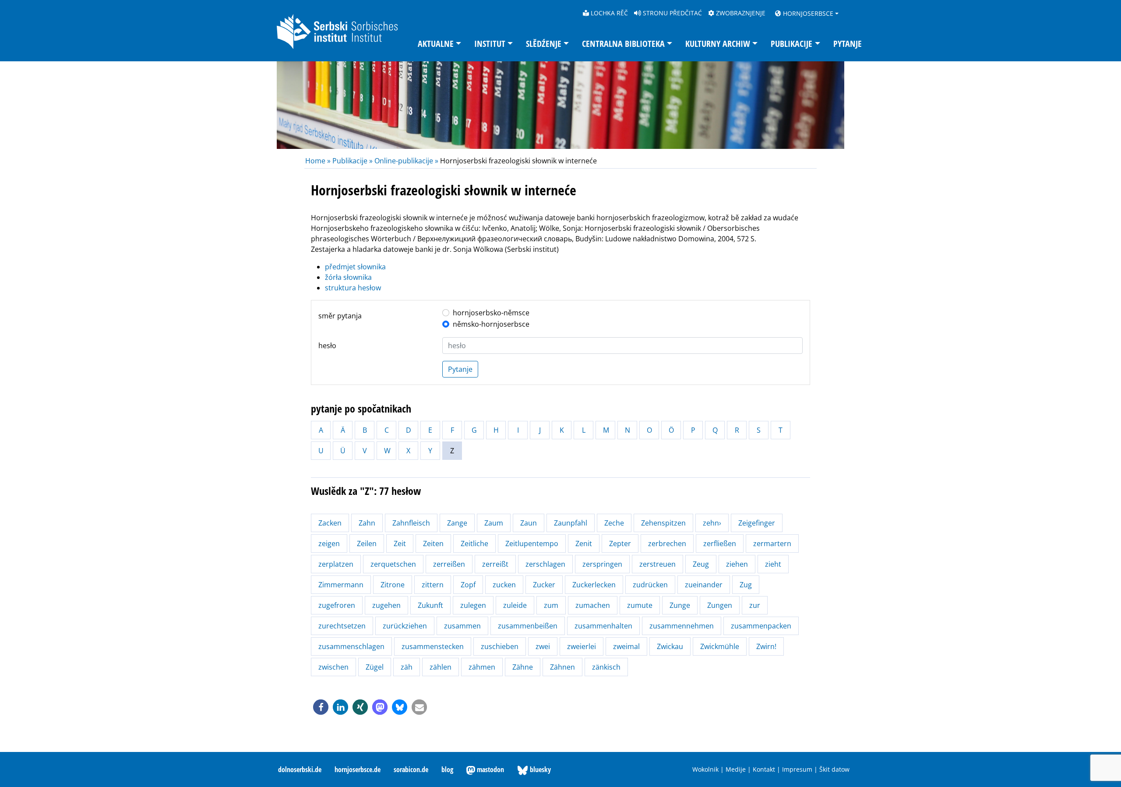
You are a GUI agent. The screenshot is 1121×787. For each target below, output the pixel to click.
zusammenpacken (761, 626)
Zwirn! (766, 646)
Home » (318, 161)
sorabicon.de (411, 769)
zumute (639, 605)
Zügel (375, 667)
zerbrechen (667, 543)
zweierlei (581, 646)
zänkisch (606, 667)
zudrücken (650, 584)
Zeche (614, 523)
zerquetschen (393, 564)
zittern (433, 584)
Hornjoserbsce (807, 13)
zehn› (712, 523)
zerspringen (602, 564)
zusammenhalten (603, 626)
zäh (406, 667)
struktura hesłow (353, 288)
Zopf (468, 584)
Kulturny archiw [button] (717, 43)
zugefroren (336, 605)
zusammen (462, 626)
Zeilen (367, 543)
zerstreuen (657, 564)
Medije (736, 769)
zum (551, 605)
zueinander (704, 584)
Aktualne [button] (436, 43)
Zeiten (433, 543)
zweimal (626, 646)
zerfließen (719, 543)
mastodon (489, 769)
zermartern (772, 543)
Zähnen (562, 667)
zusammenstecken (433, 646)
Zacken (330, 523)
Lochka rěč (608, 13)
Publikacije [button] (791, 43)
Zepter (620, 543)
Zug (746, 584)
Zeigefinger (756, 523)
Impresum (797, 769)
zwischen (333, 667)
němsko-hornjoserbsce (491, 324)
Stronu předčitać (671, 13)
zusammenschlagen (351, 646)
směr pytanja (340, 316)
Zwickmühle (719, 646)
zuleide (515, 605)
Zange (457, 523)
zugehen (386, 605)
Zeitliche (474, 543)
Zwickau (670, 646)
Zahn (367, 523)
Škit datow (834, 769)
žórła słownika (348, 277)
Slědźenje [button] (543, 43)
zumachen (592, 605)
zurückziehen (405, 626)
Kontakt (764, 769)
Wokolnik (705, 769)
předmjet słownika (355, 267)
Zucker (544, 584)
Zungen (719, 605)
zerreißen (449, 564)
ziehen (737, 564)
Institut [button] (489, 43)
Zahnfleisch (411, 523)
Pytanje (847, 43)
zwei (543, 646)
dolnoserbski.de (299, 769)
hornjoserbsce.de (358, 769)
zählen (440, 667)
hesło (327, 345)
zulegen (473, 605)
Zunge (680, 605)
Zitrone (393, 584)
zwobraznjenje (739, 13)
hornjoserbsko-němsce (491, 313)
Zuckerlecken (594, 584)
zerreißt (495, 564)
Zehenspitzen (663, 523)
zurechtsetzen (342, 626)
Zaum (493, 523)
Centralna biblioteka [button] (623, 43)
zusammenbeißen (527, 626)
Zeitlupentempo (531, 543)
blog (447, 769)
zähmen (482, 667)
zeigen (329, 543)
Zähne (522, 667)
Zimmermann (340, 584)
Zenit (583, 543)
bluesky (539, 769)
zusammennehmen (681, 626)
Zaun (528, 523)
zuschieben (499, 646)
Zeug (701, 564)
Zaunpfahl (570, 523)
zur (754, 605)
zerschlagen (545, 564)
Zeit (400, 543)
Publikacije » (352, 161)
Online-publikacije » (406, 161)
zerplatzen (335, 564)
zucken (504, 584)
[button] (320, 707)
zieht (773, 564)
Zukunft (430, 605)
